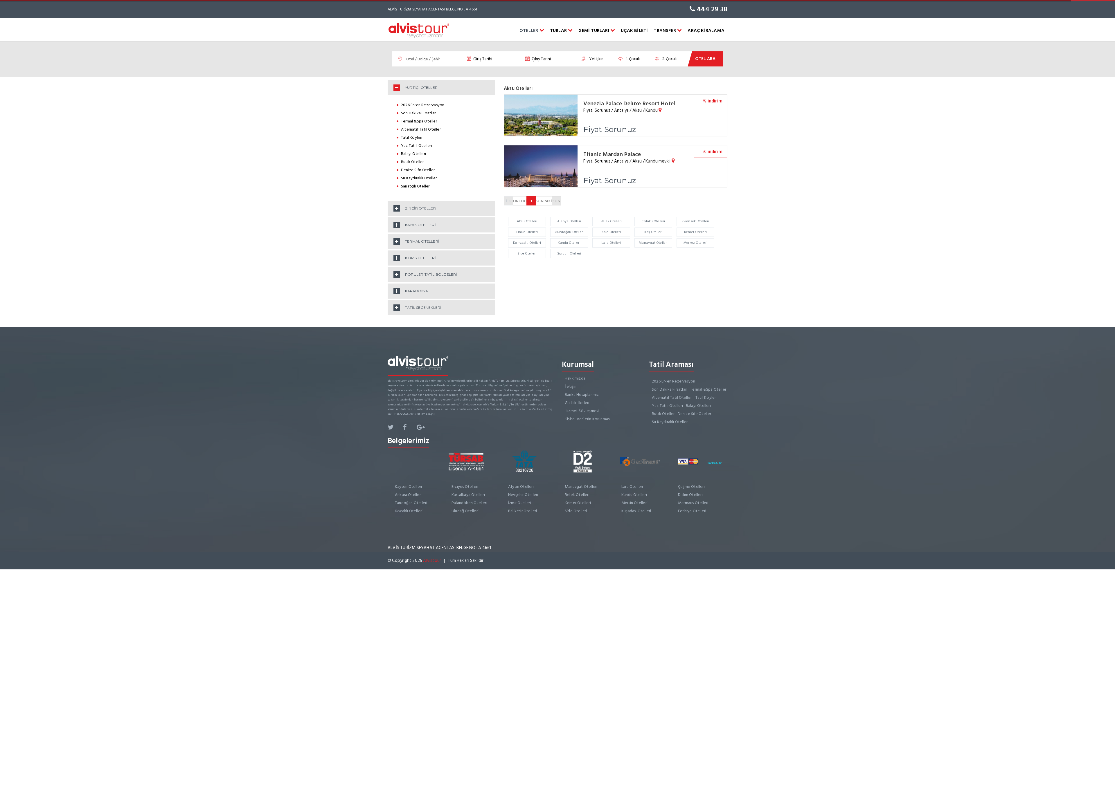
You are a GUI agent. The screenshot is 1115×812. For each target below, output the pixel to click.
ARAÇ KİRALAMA (706, 30)
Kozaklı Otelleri (408, 511)
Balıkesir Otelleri (522, 511)
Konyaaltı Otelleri (527, 243)
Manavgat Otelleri (653, 243)
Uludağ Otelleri (465, 511)
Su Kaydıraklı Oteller (419, 178)
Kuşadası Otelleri (636, 511)
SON (556, 201)
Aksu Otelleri (527, 221)
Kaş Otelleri (653, 232)
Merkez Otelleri (695, 243)
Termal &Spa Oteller (419, 121)
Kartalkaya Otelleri (468, 494)
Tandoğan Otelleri (411, 502)
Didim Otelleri (690, 494)
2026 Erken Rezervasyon (422, 105)
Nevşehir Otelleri (523, 494)
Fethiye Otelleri (692, 511)
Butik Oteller (412, 161)
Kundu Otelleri (569, 243)
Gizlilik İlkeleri (577, 402)
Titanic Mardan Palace (612, 154)
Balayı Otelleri (413, 153)
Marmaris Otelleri (693, 502)
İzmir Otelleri (519, 502)
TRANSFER (665, 30)
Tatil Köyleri (411, 137)
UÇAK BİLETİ (634, 30)
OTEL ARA (705, 58)
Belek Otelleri (611, 221)
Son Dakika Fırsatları (418, 113)
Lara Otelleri (611, 243)
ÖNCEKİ (519, 201)
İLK (508, 201)
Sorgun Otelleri (569, 253)
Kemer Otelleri (695, 232)
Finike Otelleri (527, 232)
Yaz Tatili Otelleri (416, 145)
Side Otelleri (527, 253)
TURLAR (559, 30)
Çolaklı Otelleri (653, 221)
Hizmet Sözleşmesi (582, 410)
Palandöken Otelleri (469, 502)
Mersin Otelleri (634, 502)
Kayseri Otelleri (408, 486)
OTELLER (529, 30)
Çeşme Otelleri (691, 486)
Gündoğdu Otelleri (569, 232)
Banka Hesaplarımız (582, 394)
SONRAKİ (544, 201)
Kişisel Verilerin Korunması (587, 419)
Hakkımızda (575, 378)
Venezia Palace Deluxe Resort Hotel (629, 103)
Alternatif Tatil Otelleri (421, 129)
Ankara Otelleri (408, 494)
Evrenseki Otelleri (695, 221)
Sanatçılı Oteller (415, 186)
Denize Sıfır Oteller (418, 170)
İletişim (571, 386)
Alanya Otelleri (569, 221)
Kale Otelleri (611, 232)
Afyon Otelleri (521, 486)
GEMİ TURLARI (594, 30)
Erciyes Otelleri (465, 486)
